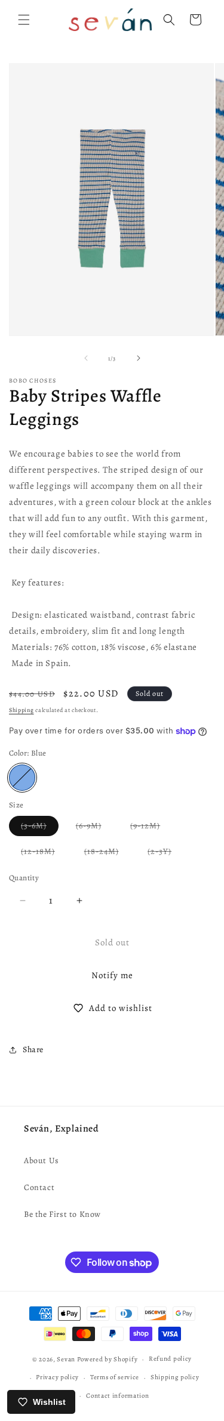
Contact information (117, 1395)
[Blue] (22, 778)
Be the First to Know (62, 1214)
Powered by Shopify (107, 1359)
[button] (24, 20)
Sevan (66, 1359)
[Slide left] (86, 358)
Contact (39, 1187)
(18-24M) (107, 853)
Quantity (24, 878)
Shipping (21, 710)
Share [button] (33, 1049)
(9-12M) (151, 827)
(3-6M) (40, 827)
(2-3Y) (165, 853)
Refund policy (170, 1358)
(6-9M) (94, 827)
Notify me (112, 975)
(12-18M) (44, 853)
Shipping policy (175, 1377)
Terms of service (114, 1377)
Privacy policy (57, 1377)
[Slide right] (138, 358)
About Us (41, 1160)
